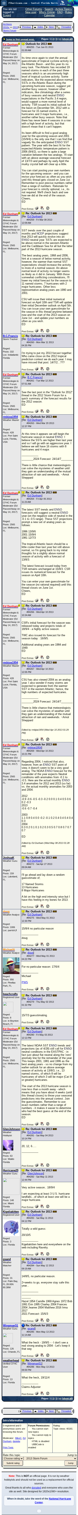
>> (60, 39)
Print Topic (8, 1447)
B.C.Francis (34, 377)
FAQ (60, 12)
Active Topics (63, 9)
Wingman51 (34, 1363)
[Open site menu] (4, 3)
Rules (68, 12)
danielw (16, 1441)
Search (49, 9)
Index (40, 27)
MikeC (18, 1438)
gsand (31, 1328)
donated (36, 1487)
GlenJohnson (35, 1173)
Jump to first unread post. (20, 39)
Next (51, 27)
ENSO (60, 95)
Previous (26, 27)
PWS (25, 982)
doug (30, 952)
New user (30, 12)
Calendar (49, 15)
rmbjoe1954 (34, 747)
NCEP (40, 233)
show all (67, 39)
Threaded (66, 27)
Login (7, 15)
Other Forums (33, 9)
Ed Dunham (34, 216)
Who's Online (47, 12)
